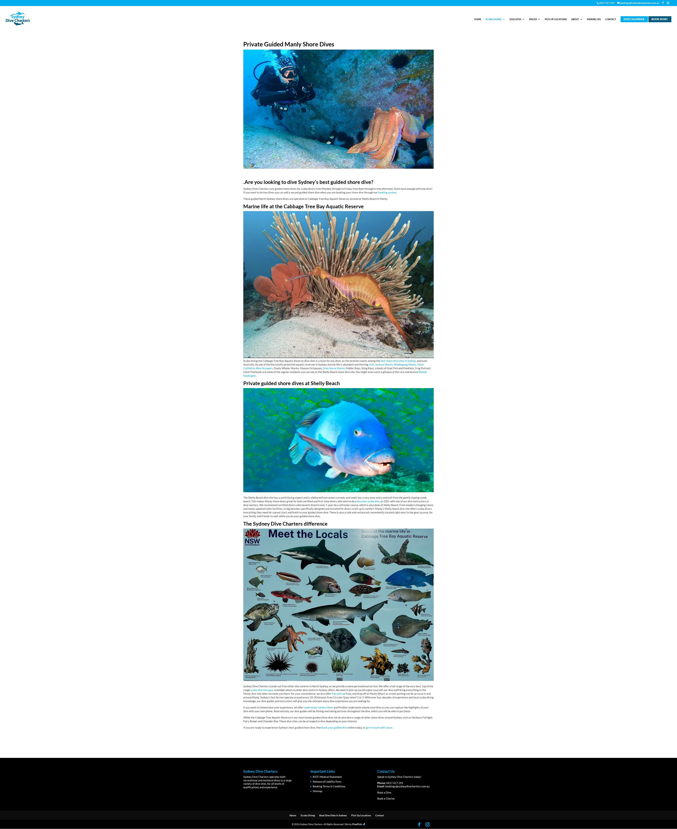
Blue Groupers (264, 368)
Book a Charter (386, 798)
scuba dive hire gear (262, 690)
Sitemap (317, 791)
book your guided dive (334, 727)
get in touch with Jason (379, 727)
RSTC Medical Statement (327, 776)
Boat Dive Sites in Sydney (333, 815)
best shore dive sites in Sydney (398, 360)
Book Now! (659, 19)
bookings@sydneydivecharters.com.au (407, 786)
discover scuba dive (368, 501)
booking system (387, 192)
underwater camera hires (318, 707)
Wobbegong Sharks (405, 364)
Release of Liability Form (327, 781)
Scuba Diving (494, 19)
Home (477, 19)
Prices (533, 19)
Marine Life (594, 19)
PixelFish (357, 824)
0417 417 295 (606, 3)
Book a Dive (384, 792)
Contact (610, 19)
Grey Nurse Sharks (334, 368)
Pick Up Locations (556, 19)
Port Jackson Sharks (381, 364)
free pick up (338, 693)
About (575, 19)
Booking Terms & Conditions (329, 786)
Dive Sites (515, 19)
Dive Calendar (634, 19)
